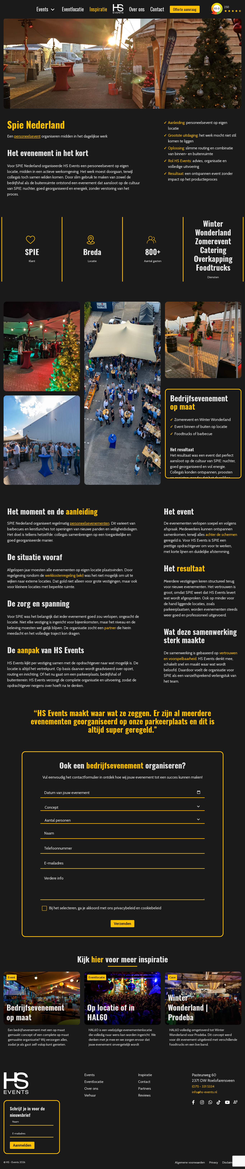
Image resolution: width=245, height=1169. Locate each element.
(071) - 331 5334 (203, 1086)
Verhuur (90, 1095)
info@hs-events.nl (204, 1092)
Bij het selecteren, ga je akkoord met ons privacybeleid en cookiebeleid (105, 908)
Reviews (144, 1095)
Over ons (137, 9)
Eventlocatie (73, 9)
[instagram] (202, 1102)
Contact (157, 9)
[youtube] (227, 1102)
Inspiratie (98, 9)
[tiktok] (218, 1102)
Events (42, 9)
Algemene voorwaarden (190, 1162)
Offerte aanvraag (184, 9)
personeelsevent (27, 136)
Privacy (213, 1162)
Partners (144, 1088)
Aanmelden (22, 1145)
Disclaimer (228, 1162)
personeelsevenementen (89, 523)
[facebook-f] (193, 1102)
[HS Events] (118, 11)
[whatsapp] (210, 1102)
